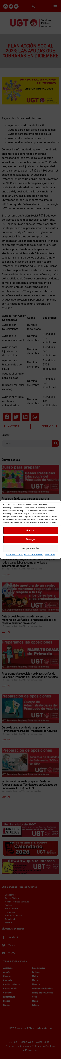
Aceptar (30, 530)
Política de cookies (14, 555)
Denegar (30, 539)
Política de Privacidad (33, 555)
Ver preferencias (30, 548)
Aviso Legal (50, 555)
